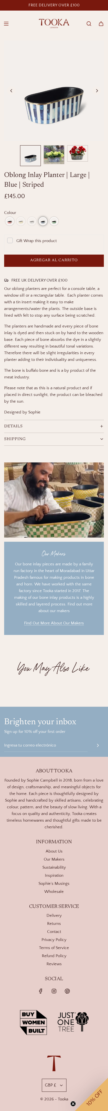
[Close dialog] (97, 10)
